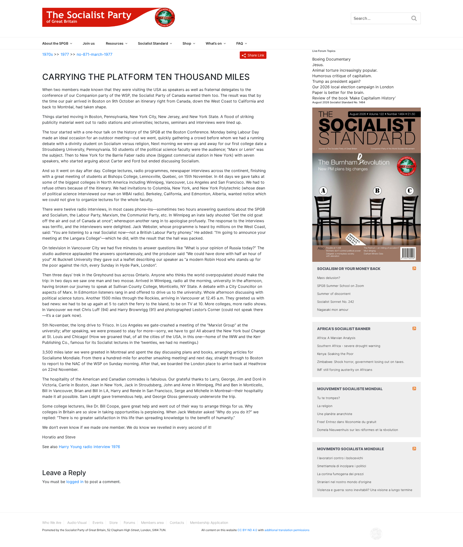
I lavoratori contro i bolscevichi (340, 458)
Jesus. (318, 64)
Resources (114, 43)
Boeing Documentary (331, 59)
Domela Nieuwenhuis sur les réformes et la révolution (357, 430)
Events (98, 522)
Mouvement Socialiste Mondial (350, 389)
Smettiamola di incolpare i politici (341, 466)
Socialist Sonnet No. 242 (335, 302)
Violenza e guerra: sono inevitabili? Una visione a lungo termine (364, 490)
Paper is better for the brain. (338, 92)
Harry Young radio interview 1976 (89, 446)
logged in (74, 481)
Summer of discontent (334, 294)
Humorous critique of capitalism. (342, 75)
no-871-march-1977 (94, 54)
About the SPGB (55, 43)
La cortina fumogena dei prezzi (340, 474)
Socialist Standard (153, 43)
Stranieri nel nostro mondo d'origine (344, 482)
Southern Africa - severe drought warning (348, 346)
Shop (187, 43)
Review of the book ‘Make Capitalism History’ (354, 98)
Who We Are (51, 522)
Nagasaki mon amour (332, 310)
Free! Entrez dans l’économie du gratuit (346, 422)
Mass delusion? (328, 278)
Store (113, 522)
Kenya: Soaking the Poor (335, 354)
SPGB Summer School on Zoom (340, 286)
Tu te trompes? (328, 398)
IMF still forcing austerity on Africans (344, 370)
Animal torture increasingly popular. (344, 70)
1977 (65, 54)
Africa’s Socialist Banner (343, 328)
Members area (152, 522)
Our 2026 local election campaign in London (353, 86)
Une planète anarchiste (334, 414)
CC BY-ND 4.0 (247, 530)
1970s (47, 54)
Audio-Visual (77, 522)
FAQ (239, 43)
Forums (129, 522)
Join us (89, 43)
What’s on (214, 43)
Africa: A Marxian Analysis (336, 338)
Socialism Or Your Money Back (349, 268)
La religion (325, 406)
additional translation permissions (287, 530)
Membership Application (209, 522)
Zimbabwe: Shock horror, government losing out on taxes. (360, 362)
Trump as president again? (336, 81)
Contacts (177, 522)
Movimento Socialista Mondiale (350, 449)
